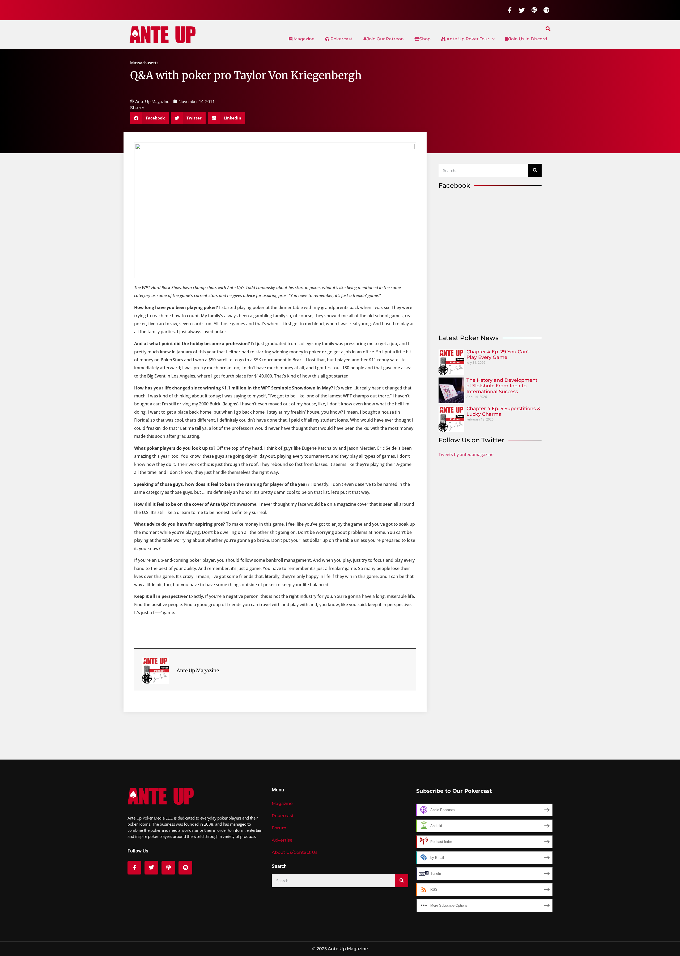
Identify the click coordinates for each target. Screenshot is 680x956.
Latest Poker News (469, 338)
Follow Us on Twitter (471, 440)
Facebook (454, 185)
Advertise (282, 840)
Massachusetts (144, 62)
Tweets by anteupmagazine (466, 454)
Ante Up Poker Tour (467, 38)
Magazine (303, 38)
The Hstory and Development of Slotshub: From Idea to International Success (501, 386)
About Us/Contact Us (294, 852)
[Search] (535, 170)
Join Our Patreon (385, 38)
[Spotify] (546, 10)
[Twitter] (522, 10)
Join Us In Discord (528, 38)
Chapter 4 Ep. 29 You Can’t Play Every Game (498, 355)
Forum (279, 827)
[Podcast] (534, 10)
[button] (548, 28)
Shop (425, 38)
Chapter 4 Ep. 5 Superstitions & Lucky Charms (503, 411)
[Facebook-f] (510, 10)
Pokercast (340, 38)
